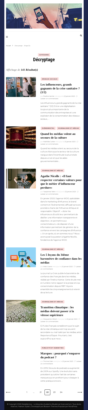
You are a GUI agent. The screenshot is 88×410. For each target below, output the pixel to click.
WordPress (72, 406)
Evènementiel (48, 128)
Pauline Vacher (48, 96)
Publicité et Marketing (53, 348)
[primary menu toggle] (7, 37)
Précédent (9, 392)
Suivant (79, 392)
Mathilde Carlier (49, 141)
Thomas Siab (48, 361)
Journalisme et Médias (68, 128)
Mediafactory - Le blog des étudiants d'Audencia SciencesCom (47, 404)
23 (55, 392)
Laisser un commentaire (49, 98)
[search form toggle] (81, 36)
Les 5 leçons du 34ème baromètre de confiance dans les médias (61, 258)
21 (41, 392)
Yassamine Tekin (49, 191)
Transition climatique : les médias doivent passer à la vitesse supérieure (57, 311)
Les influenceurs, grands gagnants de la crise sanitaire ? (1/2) (60, 88)
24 (62, 392)
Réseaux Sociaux (49, 79)
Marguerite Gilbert (50, 319)
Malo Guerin (47, 266)
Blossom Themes (50, 406)
